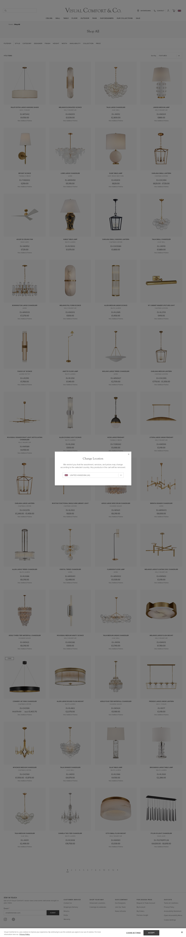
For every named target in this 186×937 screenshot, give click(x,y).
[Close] (182, 932)
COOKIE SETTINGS (133, 933)
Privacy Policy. (24, 934)
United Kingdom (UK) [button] (80, 475)
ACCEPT (151, 933)
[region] (93, 932)
